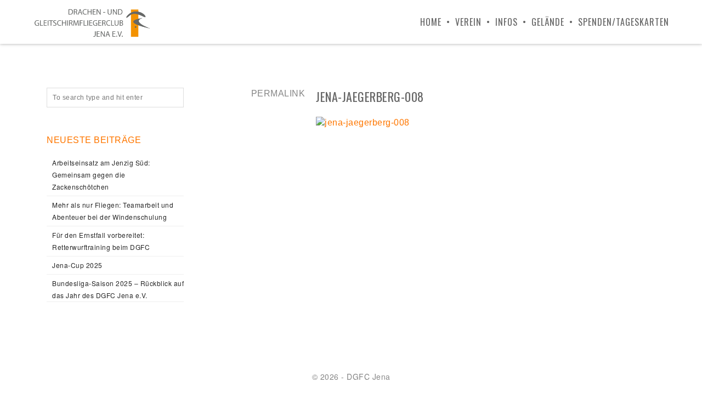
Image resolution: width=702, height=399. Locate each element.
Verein (468, 22)
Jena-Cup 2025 (77, 265)
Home (430, 22)
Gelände (547, 22)
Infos (506, 22)
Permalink (278, 93)
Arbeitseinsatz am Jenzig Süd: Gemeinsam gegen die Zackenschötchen (101, 174)
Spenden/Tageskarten (623, 22)
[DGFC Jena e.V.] (92, 21)
